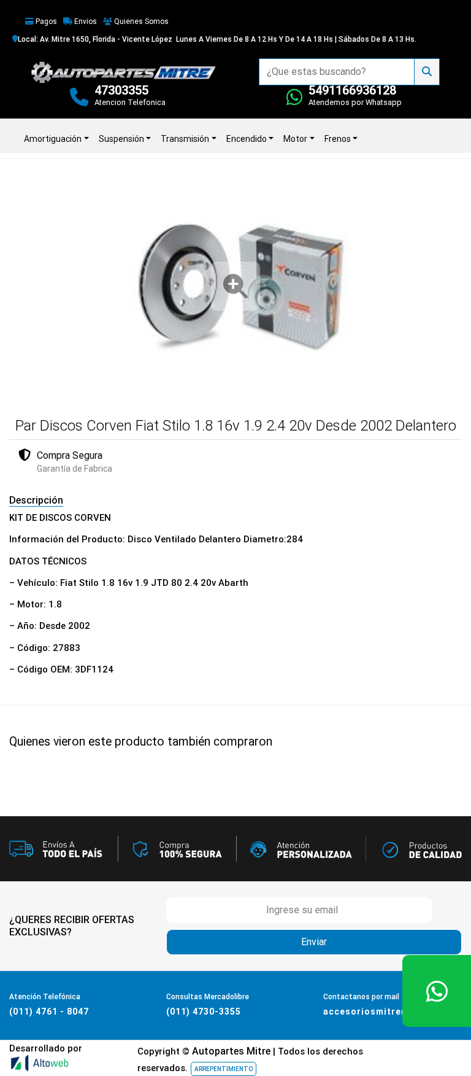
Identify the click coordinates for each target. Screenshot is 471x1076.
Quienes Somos (140, 21)
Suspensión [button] (121, 139)
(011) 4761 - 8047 (49, 1011)
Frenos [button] (337, 139)
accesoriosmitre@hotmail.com (395, 1011)
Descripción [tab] (36, 500)
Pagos (45, 21)
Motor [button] (295, 139)
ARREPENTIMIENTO (223, 1069)
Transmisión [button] (185, 139)
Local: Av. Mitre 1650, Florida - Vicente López (95, 39)
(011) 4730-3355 (203, 1011)
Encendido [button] (246, 139)
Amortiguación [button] (53, 139)
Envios (84, 21)
